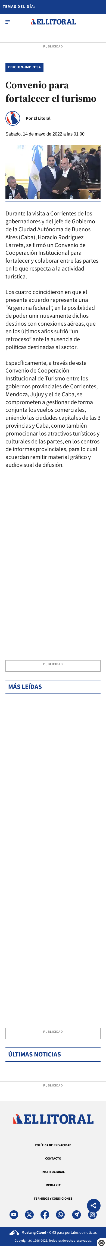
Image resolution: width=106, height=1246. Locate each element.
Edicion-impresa (24, 67)
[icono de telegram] (76, 1215)
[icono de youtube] (14, 1215)
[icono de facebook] (44, 1215)
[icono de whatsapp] (60, 1215)
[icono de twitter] (29, 1215)
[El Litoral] (53, 22)
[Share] (94, 1206)
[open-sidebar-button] (7, 22)
